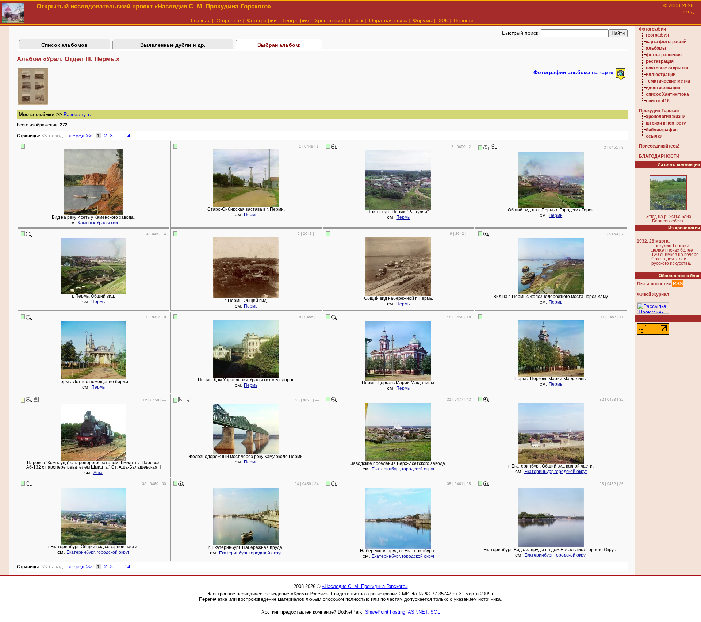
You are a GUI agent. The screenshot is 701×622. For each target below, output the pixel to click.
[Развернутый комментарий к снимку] (36, 400)
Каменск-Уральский (98, 223)
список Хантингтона (667, 94)
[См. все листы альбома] (33, 103)
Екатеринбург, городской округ (403, 469)
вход (688, 11)
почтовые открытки (667, 68)
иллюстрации (660, 74)
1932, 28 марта (653, 241)
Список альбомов (64, 45)
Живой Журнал (653, 294)
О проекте (229, 20)
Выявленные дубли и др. (173, 45)
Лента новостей (654, 284)
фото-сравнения (664, 55)
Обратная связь (388, 20)
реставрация (660, 61)
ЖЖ (443, 20)
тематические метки (668, 81)
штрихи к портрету (666, 123)
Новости (464, 20)
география (657, 35)
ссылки (654, 136)
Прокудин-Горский (659, 110)
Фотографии (262, 20)
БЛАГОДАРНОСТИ (659, 156)
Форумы (423, 20)
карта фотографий (666, 41)
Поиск (356, 20)
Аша (98, 472)
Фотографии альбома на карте (573, 72)
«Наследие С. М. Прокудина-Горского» (365, 586)
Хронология (329, 20)
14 (127, 135)
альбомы (656, 48)
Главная (201, 20)
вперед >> (79, 135)
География (296, 20)
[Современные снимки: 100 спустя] (486, 147)
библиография (662, 129)
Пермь (250, 215)
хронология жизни (665, 116)
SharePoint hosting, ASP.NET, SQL (402, 612)
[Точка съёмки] (189, 400)
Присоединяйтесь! (659, 146)
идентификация (663, 87)
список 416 (658, 101)
